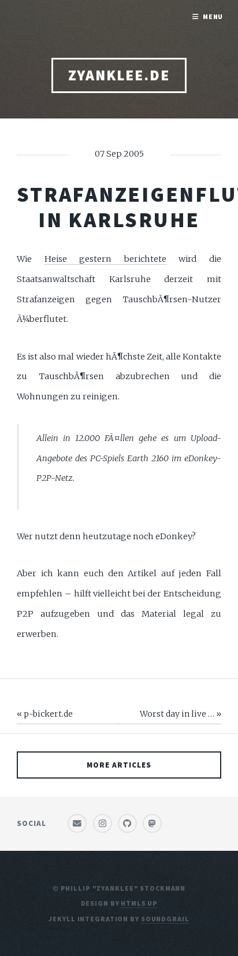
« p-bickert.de (45, 714)
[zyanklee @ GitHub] (127, 823)
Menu (213, 16)
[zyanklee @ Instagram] (102, 823)
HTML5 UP (139, 903)
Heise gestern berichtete (105, 259)
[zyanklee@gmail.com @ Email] (77, 823)
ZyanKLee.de (119, 75)
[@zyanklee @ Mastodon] (152, 823)
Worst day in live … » (180, 714)
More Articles (119, 765)
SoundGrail (165, 918)
